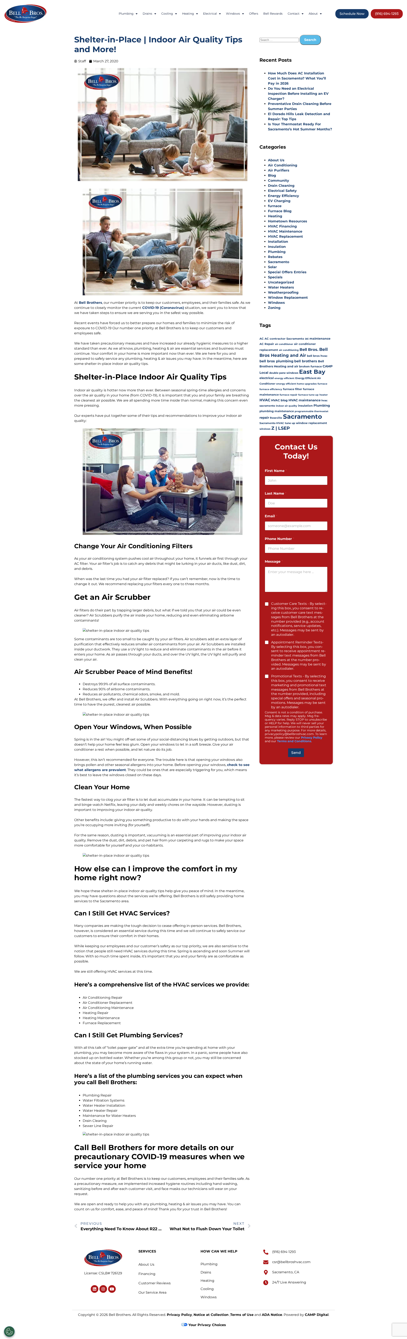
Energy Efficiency (283, 196)
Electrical (210, 13)
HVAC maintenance (305, 400)
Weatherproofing (283, 292)
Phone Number (279, 539)
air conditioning (289, 350)
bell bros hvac (317, 355)
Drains (147, 13)
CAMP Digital (317, 1315)
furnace (275, 206)
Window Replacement (288, 298)
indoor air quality (286, 405)
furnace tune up (308, 394)
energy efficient (284, 378)
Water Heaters (281, 287)
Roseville (276, 417)
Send (296, 752)
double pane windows (283, 372)
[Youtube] (112, 1289)
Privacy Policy (311, 737)
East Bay (312, 371)
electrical (266, 378)
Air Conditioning (282, 165)
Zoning (274, 308)
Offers (253, 13)
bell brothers (305, 361)
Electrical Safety (282, 191)
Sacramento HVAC (271, 423)
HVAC (264, 400)
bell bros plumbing (276, 361)
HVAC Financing (282, 226)
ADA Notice (272, 1315)
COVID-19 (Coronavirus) (163, 308)
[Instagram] (103, 1289)
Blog (272, 175)
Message (274, 561)
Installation (278, 242)
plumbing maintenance (276, 411)
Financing (146, 1274)
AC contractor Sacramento (284, 338)
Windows (233, 13)
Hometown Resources (287, 221)
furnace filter (292, 389)
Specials (275, 277)
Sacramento (278, 262)
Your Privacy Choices (206, 1325)
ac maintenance (317, 338)
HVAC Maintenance (285, 231)
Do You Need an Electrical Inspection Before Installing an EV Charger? (298, 93)
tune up (290, 423)
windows (264, 429)
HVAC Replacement (285, 236)
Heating (188, 13)
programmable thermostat (311, 411)
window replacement (311, 423)
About (313, 13)
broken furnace (310, 366)
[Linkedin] (94, 1289)
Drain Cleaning (281, 186)
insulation (305, 405)
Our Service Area (152, 1292)
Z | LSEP (280, 428)
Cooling (167, 13)
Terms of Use (242, 1315)
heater (323, 394)
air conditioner (284, 344)
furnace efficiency (270, 389)
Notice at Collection (212, 1315)
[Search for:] (279, 40)
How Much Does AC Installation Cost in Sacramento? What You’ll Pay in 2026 (297, 78)
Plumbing (126, 13)
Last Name (275, 493)
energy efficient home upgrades (296, 383)
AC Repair (266, 344)
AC (261, 338)
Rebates (275, 257)
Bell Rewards (273, 13)
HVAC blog (279, 400)
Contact (294, 13)
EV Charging (279, 201)
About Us (276, 160)
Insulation (277, 247)
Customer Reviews (154, 1283)
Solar (272, 267)
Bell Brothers (90, 303)
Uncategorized (281, 282)
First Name (276, 471)
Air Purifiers (278, 170)
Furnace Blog (279, 211)
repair (264, 418)
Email (271, 516)
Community (278, 181)
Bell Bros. (309, 349)
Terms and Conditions (294, 741)
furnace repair (288, 394)
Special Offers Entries (287, 272)
